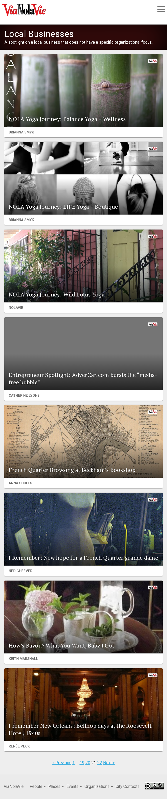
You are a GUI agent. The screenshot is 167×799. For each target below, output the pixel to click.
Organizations (97, 786)
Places (54, 786)
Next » (109, 762)
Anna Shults (20, 483)
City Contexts (127, 786)
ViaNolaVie (13, 786)
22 (99, 762)
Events (72, 786)
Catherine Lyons (24, 395)
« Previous (61, 762)
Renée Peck (19, 746)
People (36, 786)
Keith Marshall (23, 659)
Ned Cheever (20, 571)
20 (87, 762)
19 (82, 762)
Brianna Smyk (21, 132)
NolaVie (16, 308)
